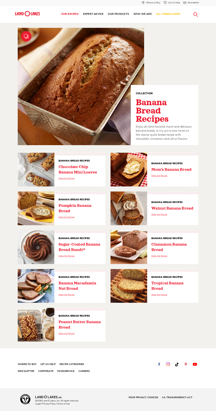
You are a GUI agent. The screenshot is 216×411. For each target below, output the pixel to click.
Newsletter (26, 371)
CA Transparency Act (177, 397)
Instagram (168, 364)
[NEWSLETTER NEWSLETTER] (201, 7)
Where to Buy (27, 364)
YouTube (195, 364)
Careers (84, 371)
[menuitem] (70, 14)
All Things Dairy (168, 14)
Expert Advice (93, 14)
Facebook (159, 364)
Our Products (118, 14)
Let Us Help (48, 364)
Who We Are (142, 14)
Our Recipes (70, 14)
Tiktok (177, 364)
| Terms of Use (63, 404)
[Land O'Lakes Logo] (27, 13)
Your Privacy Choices (143, 397)
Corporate (45, 371)
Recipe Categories (72, 364)
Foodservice (65, 371)
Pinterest (186, 364)
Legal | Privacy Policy (45, 404)
